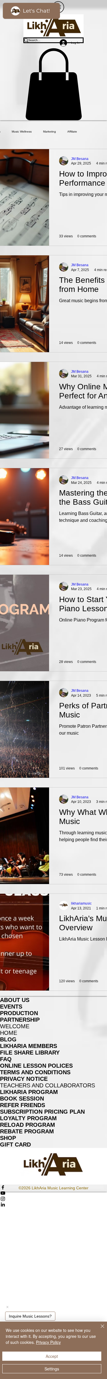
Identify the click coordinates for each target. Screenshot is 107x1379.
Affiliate (72, 131)
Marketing (49, 131)
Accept (52, 1356)
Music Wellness (22, 131)
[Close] (99, 1329)
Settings (52, 1369)
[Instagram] (53, 1199)
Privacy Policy (48, 1342)
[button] (53, 84)
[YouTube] (53, 1193)
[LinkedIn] (53, 1204)
